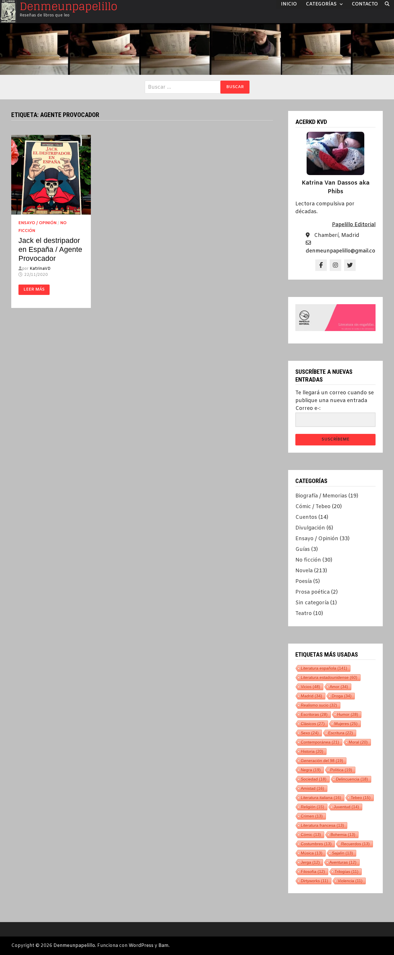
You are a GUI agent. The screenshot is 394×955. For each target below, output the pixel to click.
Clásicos (313, 723)
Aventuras (343, 862)
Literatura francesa (322, 825)
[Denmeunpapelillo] (197, 48)
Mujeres (346, 723)
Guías (302, 549)
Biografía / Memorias (321, 496)
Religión (312, 806)
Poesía (303, 581)
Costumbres (316, 843)
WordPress (141, 946)
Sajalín (342, 853)
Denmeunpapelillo (74, 946)
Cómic (311, 834)
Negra (311, 770)
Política (341, 770)
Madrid (311, 696)
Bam (163, 946)
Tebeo (361, 797)
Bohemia (343, 834)
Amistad (312, 788)
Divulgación (310, 528)
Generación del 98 (322, 760)
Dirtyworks (314, 880)
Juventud (346, 806)
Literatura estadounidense (329, 677)
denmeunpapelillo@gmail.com (343, 251)
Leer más (36, 290)
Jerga (310, 862)
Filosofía (313, 871)
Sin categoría (312, 602)
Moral (358, 742)
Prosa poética (312, 592)
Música (311, 853)
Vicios (310, 686)
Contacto (365, 4)
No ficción (308, 560)
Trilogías (347, 871)
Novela (304, 570)
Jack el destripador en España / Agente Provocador (50, 249)
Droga (342, 696)
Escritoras (314, 714)
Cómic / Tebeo (313, 506)
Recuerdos (355, 843)
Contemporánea (320, 742)
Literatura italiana (321, 797)
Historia (312, 751)
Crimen (312, 816)
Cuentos (306, 517)
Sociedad (314, 779)
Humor (347, 714)
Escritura (340, 733)
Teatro (303, 613)
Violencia (350, 880)
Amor (339, 686)
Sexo (310, 733)
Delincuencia (352, 779)
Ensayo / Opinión (37, 223)
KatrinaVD (40, 269)
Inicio (289, 4)
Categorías (321, 4)
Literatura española (324, 668)
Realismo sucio (319, 705)
